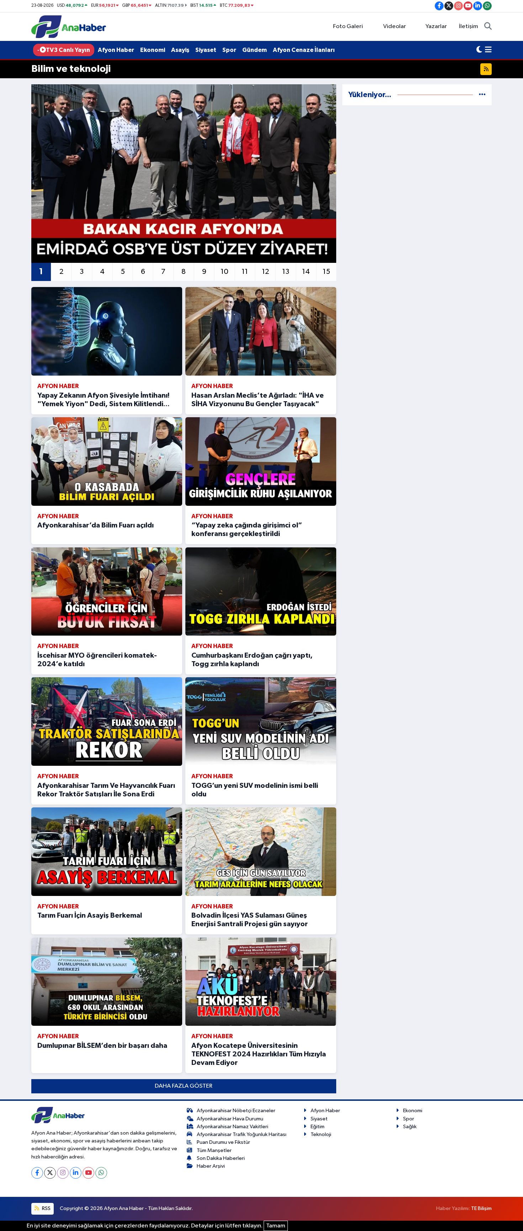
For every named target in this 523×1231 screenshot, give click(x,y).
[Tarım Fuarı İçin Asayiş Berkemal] (106, 851)
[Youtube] (88, 1173)
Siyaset (205, 50)
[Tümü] (482, 95)
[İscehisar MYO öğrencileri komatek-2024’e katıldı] (106, 591)
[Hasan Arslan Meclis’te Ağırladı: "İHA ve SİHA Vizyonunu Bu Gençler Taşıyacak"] (260, 331)
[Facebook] (37, 1173)
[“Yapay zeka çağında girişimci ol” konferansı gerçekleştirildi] (260, 461)
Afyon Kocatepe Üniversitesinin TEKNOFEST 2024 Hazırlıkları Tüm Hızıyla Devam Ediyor (258, 1054)
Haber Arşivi (211, 1166)
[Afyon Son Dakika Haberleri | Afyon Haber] (68, 26)
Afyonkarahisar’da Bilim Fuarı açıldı (95, 525)
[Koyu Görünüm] (479, 50)
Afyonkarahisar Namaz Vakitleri (232, 1126)
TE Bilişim (481, 1208)
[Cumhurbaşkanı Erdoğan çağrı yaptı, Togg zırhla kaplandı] (260, 591)
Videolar (394, 26)
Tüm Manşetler (214, 1150)
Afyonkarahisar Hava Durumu (230, 1118)
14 (306, 271)
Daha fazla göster (183, 1086)
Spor (229, 50)
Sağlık (410, 1126)
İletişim (468, 26)
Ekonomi (152, 50)
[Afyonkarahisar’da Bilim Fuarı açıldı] (106, 461)
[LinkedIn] (75, 1173)
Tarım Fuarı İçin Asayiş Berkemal (89, 915)
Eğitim (317, 1126)
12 (265, 271)
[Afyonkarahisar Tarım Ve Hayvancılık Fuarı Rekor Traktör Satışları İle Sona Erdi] (106, 721)
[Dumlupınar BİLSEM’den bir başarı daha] (106, 982)
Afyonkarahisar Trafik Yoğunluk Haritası (241, 1134)
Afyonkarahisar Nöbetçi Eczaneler (236, 1110)
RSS (46, 1208)
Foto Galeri (348, 26)
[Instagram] (63, 1173)
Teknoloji (321, 1134)
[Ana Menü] (488, 50)
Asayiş (180, 50)
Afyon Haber (116, 50)
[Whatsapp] (101, 1173)
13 (285, 271)
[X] (50, 1173)
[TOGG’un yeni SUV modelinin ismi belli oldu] (260, 721)
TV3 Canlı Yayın (68, 50)
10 (224, 271)
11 (245, 271)
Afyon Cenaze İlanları (304, 50)
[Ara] (488, 26)
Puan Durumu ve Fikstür (223, 1142)
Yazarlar (436, 26)
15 (326, 271)
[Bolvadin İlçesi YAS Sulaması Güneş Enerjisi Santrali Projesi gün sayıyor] (260, 851)
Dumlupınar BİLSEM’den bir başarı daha (102, 1045)
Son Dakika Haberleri (221, 1158)
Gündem (254, 50)
